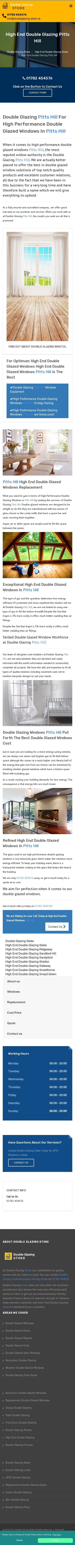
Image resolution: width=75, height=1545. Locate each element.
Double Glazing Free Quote (21, 1375)
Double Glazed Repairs (18, 1338)
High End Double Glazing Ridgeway (28, 949)
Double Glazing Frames (19, 1445)
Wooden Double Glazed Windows (24, 1367)
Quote (11, 1023)
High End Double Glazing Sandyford (29, 957)
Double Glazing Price (17, 1507)
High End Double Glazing (19, 1437)
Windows (13, 991)
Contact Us (55, 926)
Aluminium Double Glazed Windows (25, 1393)
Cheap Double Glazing (18, 1407)
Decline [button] (20, 1540)
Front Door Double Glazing (20, 1422)
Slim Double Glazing (17, 1499)
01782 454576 (17, 14)
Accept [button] (55, 1540)
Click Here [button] (57, 1535)
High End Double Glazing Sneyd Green (30, 974)
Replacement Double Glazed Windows (27, 1400)
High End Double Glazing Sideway (28, 966)
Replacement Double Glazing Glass (25, 1485)
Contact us (14, 1033)
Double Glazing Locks (18, 1470)
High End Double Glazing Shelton (27, 961)
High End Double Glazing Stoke (26, 945)
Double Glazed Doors (17, 1330)
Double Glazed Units (17, 1345)
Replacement (16, 1002)
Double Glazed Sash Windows (22, 1353)
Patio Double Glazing (17, 1415)
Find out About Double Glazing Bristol (37, 346)
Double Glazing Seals (17, 1462)
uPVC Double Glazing (17, 1477)
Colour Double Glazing (18, 1492)
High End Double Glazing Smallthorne (30, 970)
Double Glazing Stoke (19, 941)
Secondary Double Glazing (20, 1360)
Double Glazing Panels (18, 1430)
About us (13, 981)
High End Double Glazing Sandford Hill (30, 953)
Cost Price (14, 1012)
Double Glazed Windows (19, 1323)
